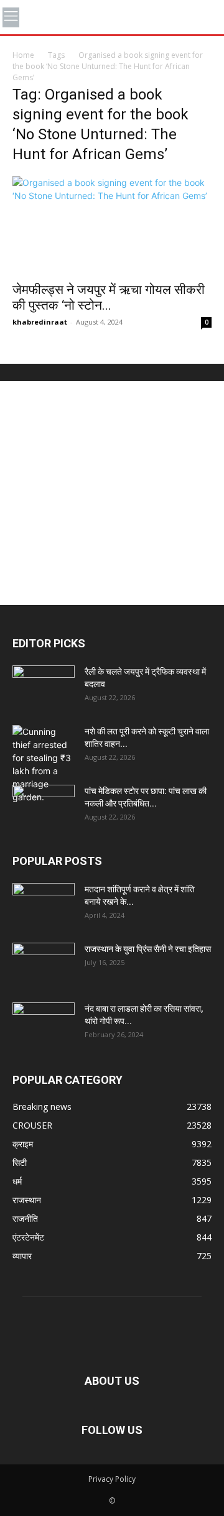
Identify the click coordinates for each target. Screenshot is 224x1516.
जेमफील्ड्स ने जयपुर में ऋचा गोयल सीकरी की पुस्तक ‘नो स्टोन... (108, 297)
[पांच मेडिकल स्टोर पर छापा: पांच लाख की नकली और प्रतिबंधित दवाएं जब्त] (43, 806)
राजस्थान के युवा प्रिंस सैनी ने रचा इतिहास (148, 949)
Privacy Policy (112, 1479)
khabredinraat (39, 321)
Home (23, 55)
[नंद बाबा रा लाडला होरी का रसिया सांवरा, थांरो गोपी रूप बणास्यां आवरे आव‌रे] (43, 1024)
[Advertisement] (112, 493)
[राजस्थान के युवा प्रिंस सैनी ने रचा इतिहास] (43, 964)
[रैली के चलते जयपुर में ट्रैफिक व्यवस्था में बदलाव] (43, 687)
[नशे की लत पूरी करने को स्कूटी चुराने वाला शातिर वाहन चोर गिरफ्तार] (43, 764)
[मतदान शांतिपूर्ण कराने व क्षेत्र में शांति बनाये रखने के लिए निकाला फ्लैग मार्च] (43, 905)
